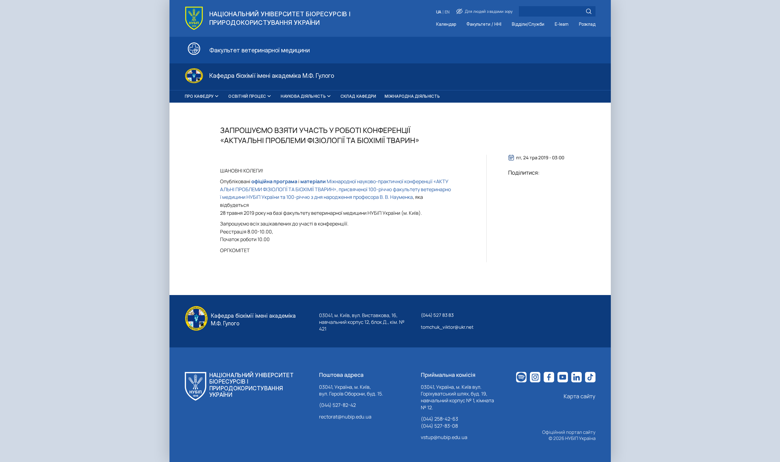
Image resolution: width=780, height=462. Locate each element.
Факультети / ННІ (483, 24)
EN (447, 12)
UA (438, 12)
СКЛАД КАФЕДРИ (358, 96)
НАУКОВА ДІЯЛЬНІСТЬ (303, 96)
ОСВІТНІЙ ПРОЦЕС (247, 96)
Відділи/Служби (528, 24)
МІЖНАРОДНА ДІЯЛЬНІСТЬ (412, 96)
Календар (446, 24)
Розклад (587, 24)
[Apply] (588, 11)
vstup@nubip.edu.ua (444, 437)
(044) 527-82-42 (337, 405)
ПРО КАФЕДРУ (199, 96)
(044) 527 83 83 (437, 315)
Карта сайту (579, 396)
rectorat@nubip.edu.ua (345, 416)
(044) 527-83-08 (439, 425)
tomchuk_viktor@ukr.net (447, 327)
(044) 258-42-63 (439, 418)
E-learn (562, 24)
